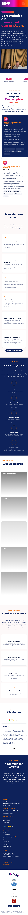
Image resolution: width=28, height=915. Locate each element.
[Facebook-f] (12, 906)
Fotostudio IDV (7, 846)
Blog (4, 832)
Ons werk (6, 841)
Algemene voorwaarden (17, 911)
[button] (23, 3)
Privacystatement (20, 912)
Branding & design (8, 802)
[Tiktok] (18, 906)
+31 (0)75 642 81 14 (8, 862)
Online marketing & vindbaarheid (12, 803)
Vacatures (6, 844)
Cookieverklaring (4, 912)
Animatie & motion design (10, 810)
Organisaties (6, 818)
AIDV (4, 812)
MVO (4, 839)
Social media (6, 805)
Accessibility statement (5, 911)
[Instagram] (9, 906)
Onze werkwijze (7, 842)
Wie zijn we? (6, 834)
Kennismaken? (7, 837)
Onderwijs (6, 822)
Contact (5, 848)
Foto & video (6, 807)
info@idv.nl (6, 864)
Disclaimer (12, 912)
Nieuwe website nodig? (9, 836)
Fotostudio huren (8, 813)
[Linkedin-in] (15, 906)
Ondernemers (7, 820)
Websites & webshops (9, 808)
